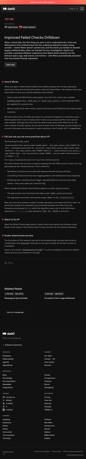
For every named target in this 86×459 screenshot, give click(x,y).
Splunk (47, 429)
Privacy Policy (56, 451)
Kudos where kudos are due (18, 235)
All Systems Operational (13, 345)
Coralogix (7, 438)
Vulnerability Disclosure (75, 455)
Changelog (48, 387)
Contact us (10, 397)
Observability (8, 359)
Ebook (47, 384)
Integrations (8, 387)
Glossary (47, 407)
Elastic (5, 426)
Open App (10, 65)
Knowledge (7, 378)
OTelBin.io (48, 410)
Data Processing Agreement (73, 451)
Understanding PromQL (32, 250)
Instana (47, 438)
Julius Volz (25, 243)
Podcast (47, 381)
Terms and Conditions (42, 451)
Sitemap (47, 403)
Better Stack (49, 435)
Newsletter (7, 384)
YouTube (9, 410)
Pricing (47, 397)
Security (47, 365)
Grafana (47, 419)
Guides (47, 375)
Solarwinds (7, 432)
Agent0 (6, 362)
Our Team (48, 356)
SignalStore (7, 365)
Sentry (5, 429)
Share (10, 263)
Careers (49, 359)
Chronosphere (8, 435)
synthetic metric (14, 101)
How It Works (11, 82)
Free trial (48, 400)
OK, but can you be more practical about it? (27, 136)
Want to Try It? (11, 219)
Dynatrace (7, 423)
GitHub (9, 400)
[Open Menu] (82, 8)
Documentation (9, 381)
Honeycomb (49, 426)
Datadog (6, 419)
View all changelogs (15, 312)
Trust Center (49, 362)
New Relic (48, 423)
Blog (4, 375)
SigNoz (47, 432)
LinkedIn (9, 403)
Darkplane (7, 356)
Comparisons (49, 378)
